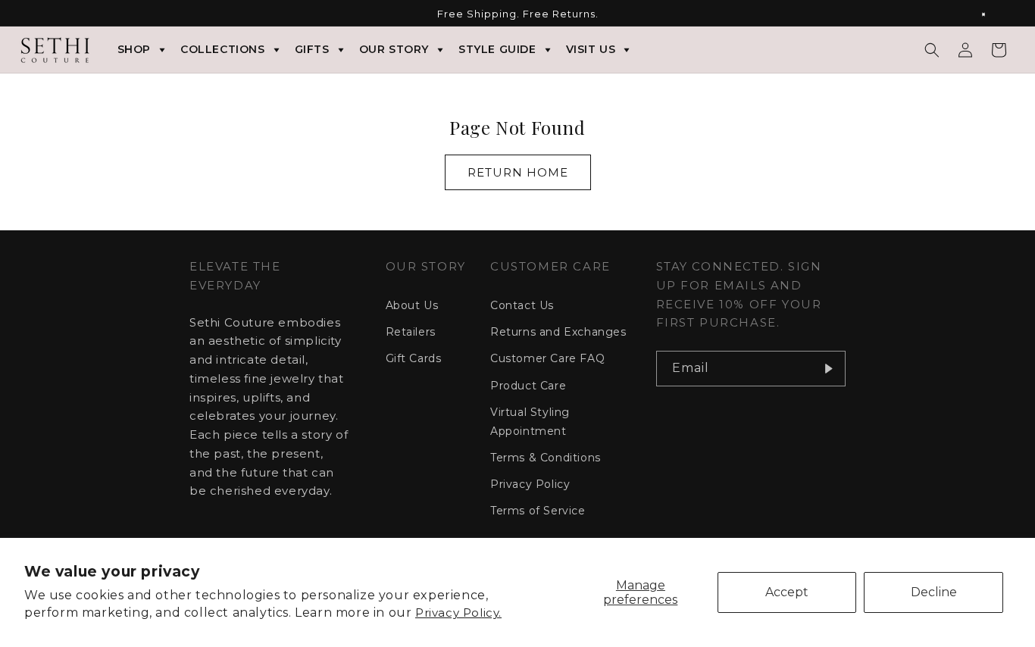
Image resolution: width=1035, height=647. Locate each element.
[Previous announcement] (43, 14)
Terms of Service (538, 510)
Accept (786, 592)
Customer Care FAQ (547, 358)
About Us (412, 304)
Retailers (411, 332)
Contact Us (522, 304)
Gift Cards (414, 358)
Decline (934, 592)
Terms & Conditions (545, 457)
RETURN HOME (517, 172)
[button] (932, 50)
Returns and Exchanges (558, 332)
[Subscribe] (828, 368)
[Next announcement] (991, 14)
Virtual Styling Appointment (530, 421)
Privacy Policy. (458, 612)
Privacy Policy (530, 484)
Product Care (528, 385)
